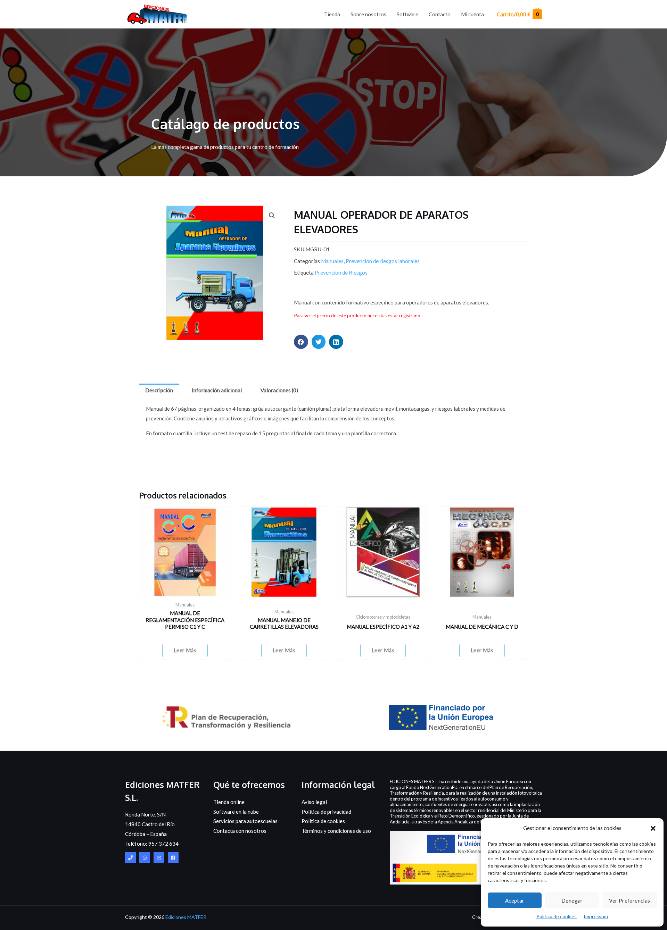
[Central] (130, 857)
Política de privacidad (326, 811)
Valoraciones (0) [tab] (279, 390)
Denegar (572, 900)
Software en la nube (236, 811)
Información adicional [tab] (217, 390)
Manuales (332, 261)
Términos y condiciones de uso (336, 831)
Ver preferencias (629, 900)
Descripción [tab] (159, 390)
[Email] (159, 857)
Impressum (596, 916)
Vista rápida (185, 592)
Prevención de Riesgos (341, 272)
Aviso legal (314, 802)
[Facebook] (173, 857)
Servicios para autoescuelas (245, 821)
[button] (653, 828)
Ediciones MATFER (185, 917)
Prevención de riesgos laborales (383, 261)
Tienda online (229, 802)
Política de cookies (556, 916)
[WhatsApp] (144, 857)
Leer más (185, 650)
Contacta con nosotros (239, 831)
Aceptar (515, 900)
